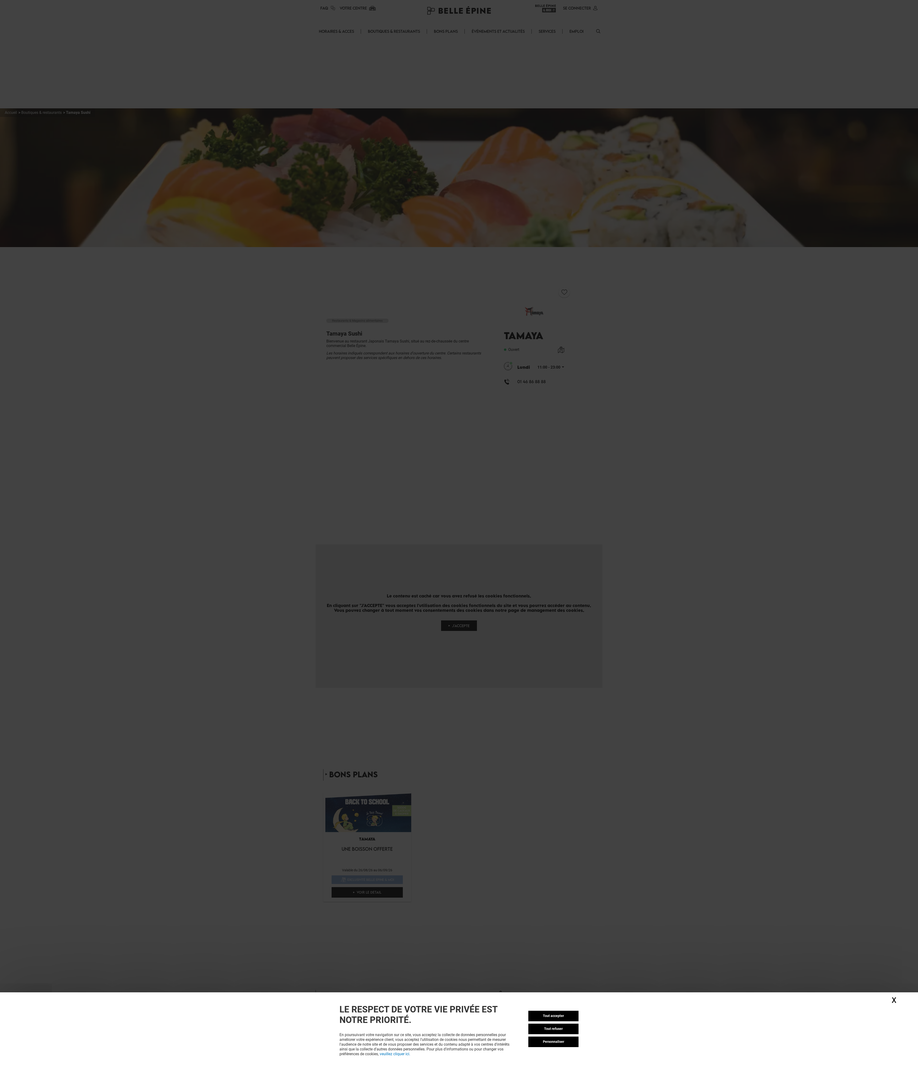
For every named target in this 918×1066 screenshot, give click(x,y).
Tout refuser (553, 1029)
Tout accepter (553, 1016)
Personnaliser (553, 1042)
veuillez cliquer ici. (395, 1054)
